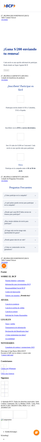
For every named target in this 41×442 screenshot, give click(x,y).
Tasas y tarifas (10, 324)
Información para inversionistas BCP (18, 284)
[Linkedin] (20, 395)
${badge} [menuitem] (11, 432)
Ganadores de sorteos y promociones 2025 (20, 347)
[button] (4, 20)
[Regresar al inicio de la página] (4, 266)
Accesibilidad (10, 339)
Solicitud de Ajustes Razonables (16, 315)
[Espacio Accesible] (5, 428)
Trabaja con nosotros (12, 295)
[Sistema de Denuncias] (7, 418)
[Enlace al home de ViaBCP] (8, 5)
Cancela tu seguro (11, 312)
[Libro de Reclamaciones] (20, 418)
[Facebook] (20, 383)
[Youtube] (20, 391)
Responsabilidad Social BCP (15, 288)
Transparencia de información (15, 327)
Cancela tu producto (12, 304)
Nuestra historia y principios (15, 281)
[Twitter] (20, 387)
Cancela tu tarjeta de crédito (14, 308)
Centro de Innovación (12, 292)
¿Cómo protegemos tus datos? (15, 335)
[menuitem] (22, 439)
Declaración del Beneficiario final (16, 331)
